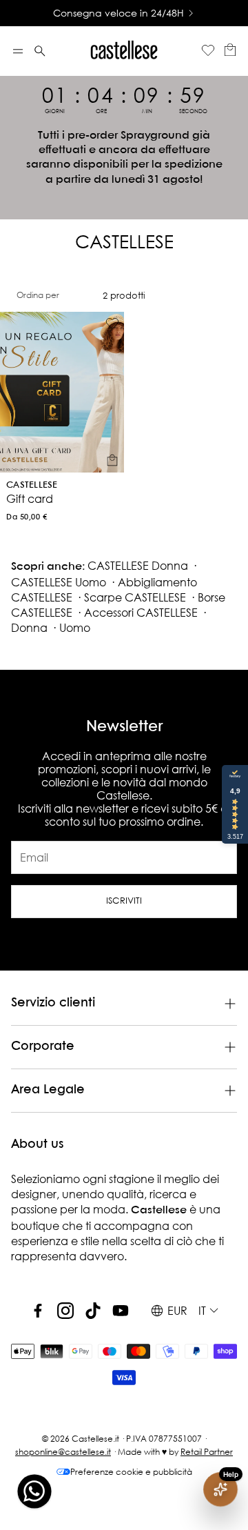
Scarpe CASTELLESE (135, 597)
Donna (29, 627)
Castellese (32, 485)
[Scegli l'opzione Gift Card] (112, 460)
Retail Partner (206, 1452)
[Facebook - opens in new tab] (38, 1310)
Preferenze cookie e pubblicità (131, 1472)
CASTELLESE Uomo (58, 582)
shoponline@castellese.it (63, 1452)
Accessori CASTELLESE (141, 612)
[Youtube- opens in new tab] (120, 1310)
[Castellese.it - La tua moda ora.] (124, 51)
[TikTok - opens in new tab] (93, 1310)
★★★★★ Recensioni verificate (155, 13)
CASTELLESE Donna (137, 565)
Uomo (74, 627)
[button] (18, 51)
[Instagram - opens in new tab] (65, 1310)
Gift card (29, 498)
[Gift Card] (62, 392)
